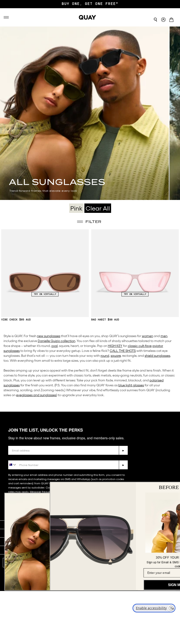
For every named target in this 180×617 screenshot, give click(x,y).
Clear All (98, 208)
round (105, 355)
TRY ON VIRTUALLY (45, 294)
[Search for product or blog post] (155, 19)
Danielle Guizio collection (56, 341)
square (116, 355)
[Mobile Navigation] (7, 17)
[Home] (87, 17)
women (147, 336)
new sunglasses (48, 336)
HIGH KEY (115, 346)
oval (54, 346)
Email (13, 442)
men (164, 336)
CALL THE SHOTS (123, 351)
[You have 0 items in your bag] (172, 18)
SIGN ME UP (133, 585)
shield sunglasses (157, 355)
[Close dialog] (170, 487)
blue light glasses (131, 385)
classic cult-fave (140, 346)
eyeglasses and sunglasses (36, 395)
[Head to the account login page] (163, 19)
